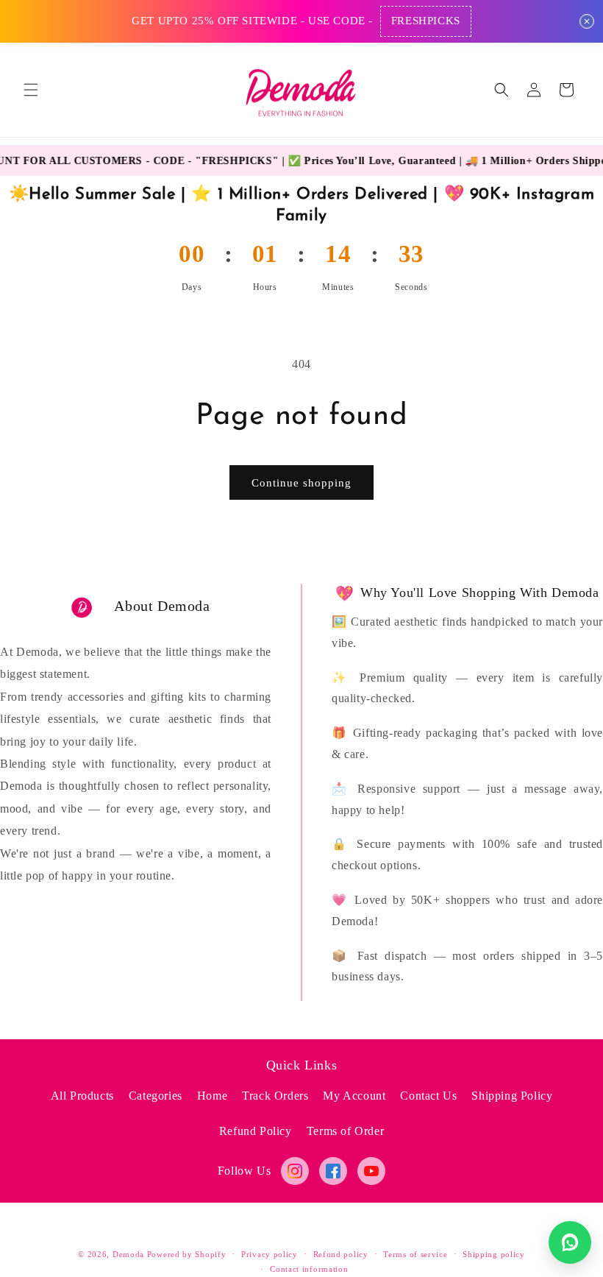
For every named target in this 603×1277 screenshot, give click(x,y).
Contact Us (428, 1095)
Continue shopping (301, 483)
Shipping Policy (511, 1095)
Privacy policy (269, 1254)
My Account (354, 1095)
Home (212, 1095)
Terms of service (415, 1254)
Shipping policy (494, 1254)
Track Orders (275, 1095)
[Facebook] (333, 1171)
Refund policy (340, 1254)
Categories (155, 1095)
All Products (82, 1095)
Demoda (128, 1254)
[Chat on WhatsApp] (570, 1242)
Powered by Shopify (186, 1254)
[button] (31, 90)
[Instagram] (295, 1171)
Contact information (309, 1268)
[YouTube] (371, 1171)
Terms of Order (345, 1131)
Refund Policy (255, 1131)
